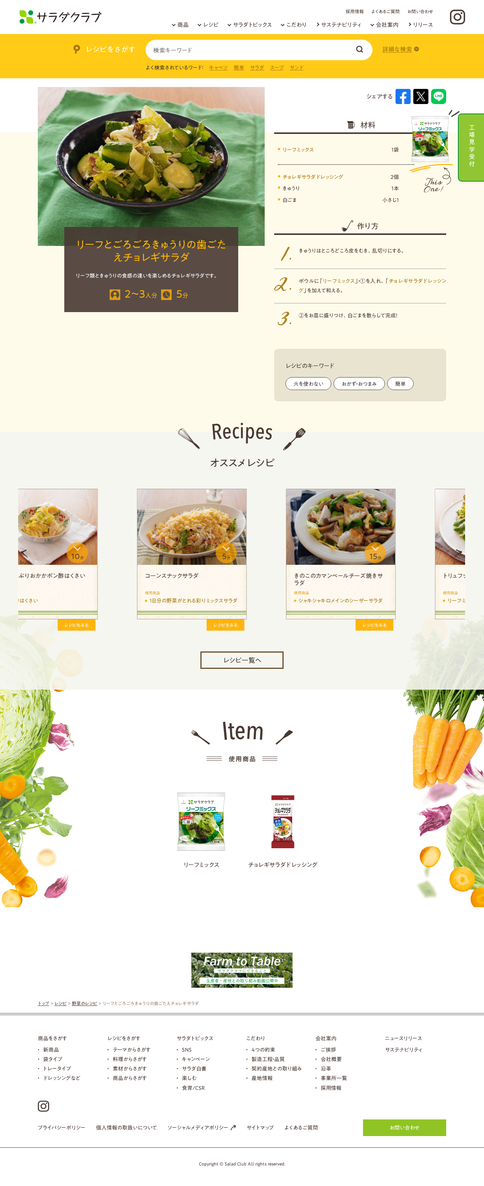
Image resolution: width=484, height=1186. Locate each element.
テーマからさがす (131, 1049)
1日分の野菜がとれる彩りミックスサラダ (392, 600)
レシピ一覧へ (242, 660)
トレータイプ (57, 1068)
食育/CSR (193, 1088)
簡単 (239, 67)
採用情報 (355, 11)
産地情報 (262, 1078)
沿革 (326, 1068)
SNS (187, 1049)
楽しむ (189, 1078)
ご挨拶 (328, 1049)
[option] (92, 557)
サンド (297, 67)
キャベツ (218, 67)
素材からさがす (130, 1068)
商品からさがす (130, 1078)
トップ (43, 1003)
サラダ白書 (194, 1068)
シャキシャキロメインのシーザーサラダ (92, 600)
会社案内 (387, 25)
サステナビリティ (341, 25)
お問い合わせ (420, 11)
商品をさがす (52, 1038)
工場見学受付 (472, 145)
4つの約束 (263, 1049)
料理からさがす (130, 1059)
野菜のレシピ (84, 1003)
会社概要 (331, 1059)
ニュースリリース (403, 1038)
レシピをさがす (123, 1038)
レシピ (211, 25)
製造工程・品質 (268, 1059)
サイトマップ (260, 1127)
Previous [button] (25, 556)
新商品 (51, 1049)
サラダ (257, 67)
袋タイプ (52, 1059)
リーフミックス (298, 149)
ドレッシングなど (62, 1078)
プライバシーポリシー (61, 1127)
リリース (423, 25)
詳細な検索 (397, 49)
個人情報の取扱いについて (126, 1127)
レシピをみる (126, 625)
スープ (277, 67)
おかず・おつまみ (359, 384)
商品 (183, 25)
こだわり (296, 25)
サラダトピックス (252, 25)
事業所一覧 (334, 1078)
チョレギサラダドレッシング (312, 177)
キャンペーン (196, 1059)
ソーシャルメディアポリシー (198, 1127)
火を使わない (308, 384)
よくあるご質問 (385, 11)
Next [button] (457, 556)
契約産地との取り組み (276, 1068)
